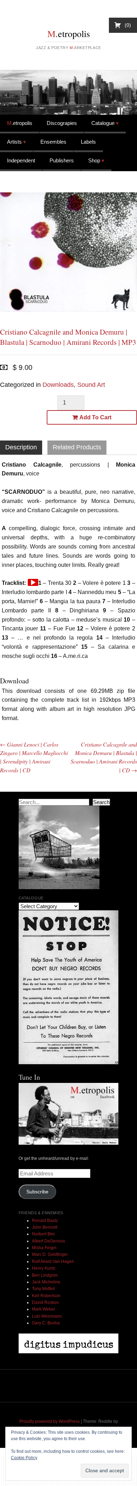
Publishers (62, 160)
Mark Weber (43, 1309)
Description (21, 447)
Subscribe (37, 1191)
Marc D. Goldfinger (50, 1254)
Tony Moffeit (43, 1288)
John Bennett (44, 1227)
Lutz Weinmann (47, 1316)
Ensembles (53, 142)
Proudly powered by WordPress (49, 1421)
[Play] (33, 582)
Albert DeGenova (48, 1241)
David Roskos (45, 1302)
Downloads (58, 384)
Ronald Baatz (45, 1220)
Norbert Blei (43, 1234)
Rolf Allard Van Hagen (53, 1261)
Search (101, 802)
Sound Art (91, 384)
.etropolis (68, 34)
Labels (88, 142)
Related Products (77, 447)
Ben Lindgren (45, 1275)
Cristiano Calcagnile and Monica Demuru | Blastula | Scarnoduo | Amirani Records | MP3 (68, 337)
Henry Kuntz (44, 1268)
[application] (33, 582)
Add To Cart (95, 417)
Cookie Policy (24, 1457)
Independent (21, 160)
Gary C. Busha (46, 1322)
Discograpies (62, 123)
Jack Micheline (46, 1282)
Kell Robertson (46, 1295)
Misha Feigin (44, 1247)
